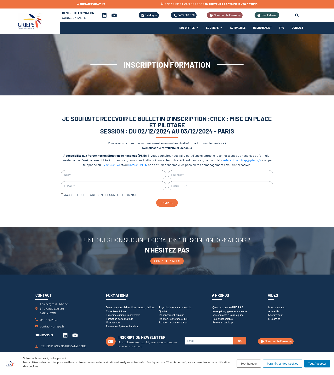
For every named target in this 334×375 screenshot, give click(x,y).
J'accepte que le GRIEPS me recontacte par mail (100, 194)
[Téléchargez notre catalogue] (36, 346)
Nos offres (187, 27)
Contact (297, 27)
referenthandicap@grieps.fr (242, 160)
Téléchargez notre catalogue (63, 346)
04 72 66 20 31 (110, 165)
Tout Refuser (249, 363)
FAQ (281, 27)
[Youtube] (114, 15)
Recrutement (262, 27)
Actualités (237, 27)
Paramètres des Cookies (282, 363)
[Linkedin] (104, 15)
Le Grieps (212, 27)
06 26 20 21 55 (137, 165)
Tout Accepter (317, 363)
